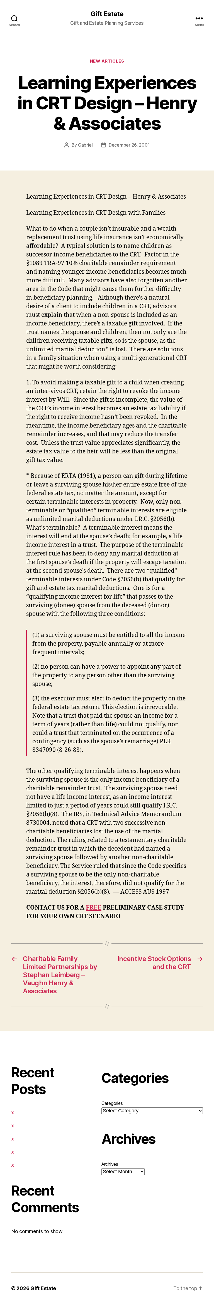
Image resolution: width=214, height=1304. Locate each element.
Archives (109, 1164)
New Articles (107, 61)
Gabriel (85, 145)
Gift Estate (107, 14)
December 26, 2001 (129, 145)
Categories (112, 1103)
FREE (93, 908)
